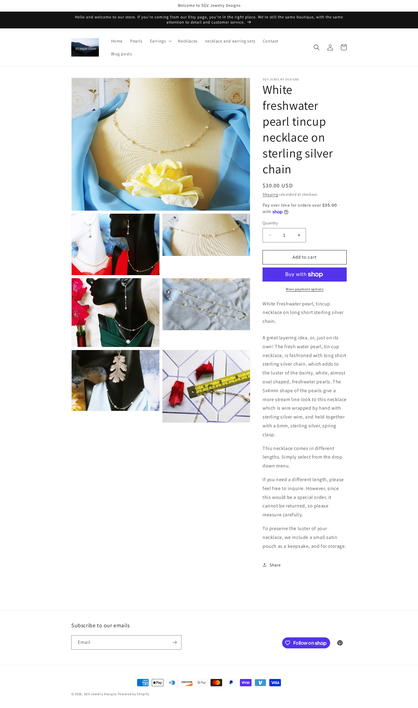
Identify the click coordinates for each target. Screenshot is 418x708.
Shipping (270, 194)
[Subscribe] (174, 642)
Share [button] (275, 565)
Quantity (270, 223)
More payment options (304, 289)
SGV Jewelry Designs (100, 694)
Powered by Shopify (133, 694)
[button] (160, 41)
